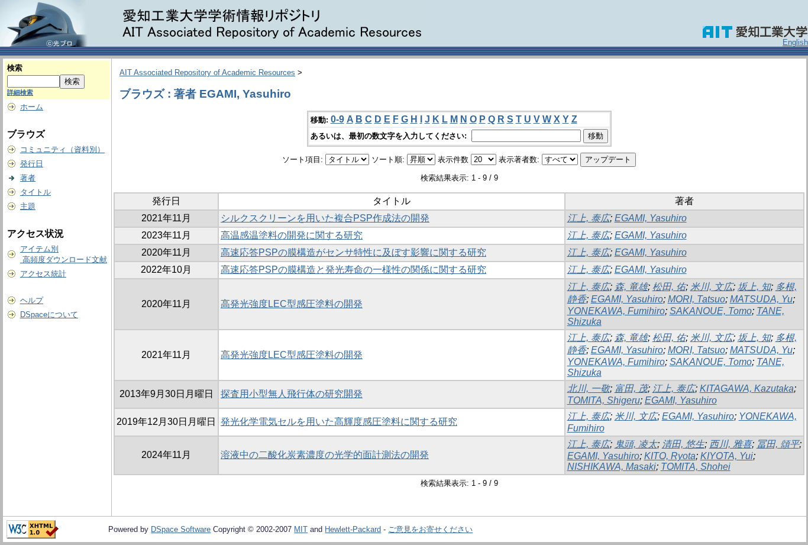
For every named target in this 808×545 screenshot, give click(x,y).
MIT (301, 529)
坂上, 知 (754, 287)
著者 (27, 177)
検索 (14, 67)
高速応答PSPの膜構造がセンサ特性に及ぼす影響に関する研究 (353, 252)
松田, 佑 (669, 287)
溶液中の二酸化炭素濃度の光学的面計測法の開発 (325, 455)
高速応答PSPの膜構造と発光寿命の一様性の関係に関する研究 (353, 270)
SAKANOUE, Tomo (711, 311)
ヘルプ (31, 300)
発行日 (31, 163)
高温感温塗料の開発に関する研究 (292, 235)
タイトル (35, 192)
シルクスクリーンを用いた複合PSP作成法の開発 (325, 218)
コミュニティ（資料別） (62, 149)
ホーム (31, 106)
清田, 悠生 (683, 444)
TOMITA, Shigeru (603, 400)
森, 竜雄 (631, 287)
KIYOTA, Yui (726, 456)
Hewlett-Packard (353, 529)
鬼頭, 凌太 (636, 444)
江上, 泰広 (588, 218)
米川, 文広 (711, 287)
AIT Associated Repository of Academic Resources (207, 72)
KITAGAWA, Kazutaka (747, 388)
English (795, 42)
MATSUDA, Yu (761, 299)
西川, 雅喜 (730, 444)
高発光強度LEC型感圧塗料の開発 (292, 304)
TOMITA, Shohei (696, 467)
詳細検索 (20, 92)
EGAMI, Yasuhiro (651, 218)
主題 (27, 206)
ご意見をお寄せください (430, 529)
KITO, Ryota (670, 456)
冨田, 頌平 (778, 444)
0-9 (337, 119)
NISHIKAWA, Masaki (611, 467)
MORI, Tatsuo (696, 299)
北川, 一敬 (588, 388)
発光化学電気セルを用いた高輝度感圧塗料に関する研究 (339, 422)
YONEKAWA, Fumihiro (616, 311)
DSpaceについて (49, 314)
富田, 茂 (631, 388)
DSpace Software (181, 529)
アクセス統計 (43, 273)
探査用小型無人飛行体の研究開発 (292, 394)
